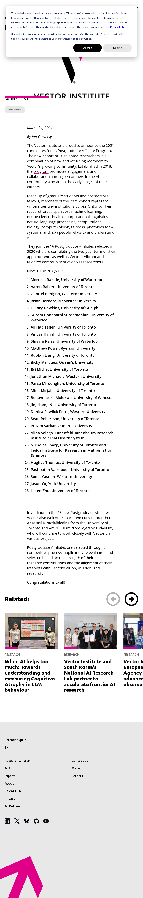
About (9, 784)
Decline (117, 47)
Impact (10, 776)
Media (76, 768)
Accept (87, 47)
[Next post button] (131, 599)
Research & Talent (18, 761)
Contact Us (80, 761)
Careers (77, 776)
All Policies (12, 806)
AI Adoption (14, 768)
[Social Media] (7, 821)
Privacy (10, 799)
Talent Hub (13, 791)
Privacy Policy (118, 27)
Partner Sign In (15, 740)
